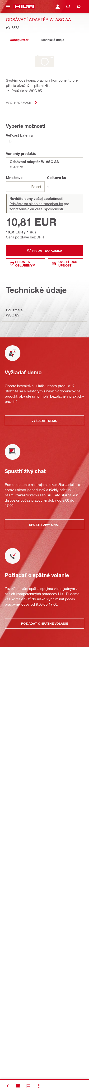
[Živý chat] (28, 1086)
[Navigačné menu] (8, 6)
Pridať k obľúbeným (25, 263)
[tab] (19, 39)
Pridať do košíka (47, 250)
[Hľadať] (78, 6)
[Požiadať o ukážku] (18, 1086)
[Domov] (24, 6)
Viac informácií (18, 102)
